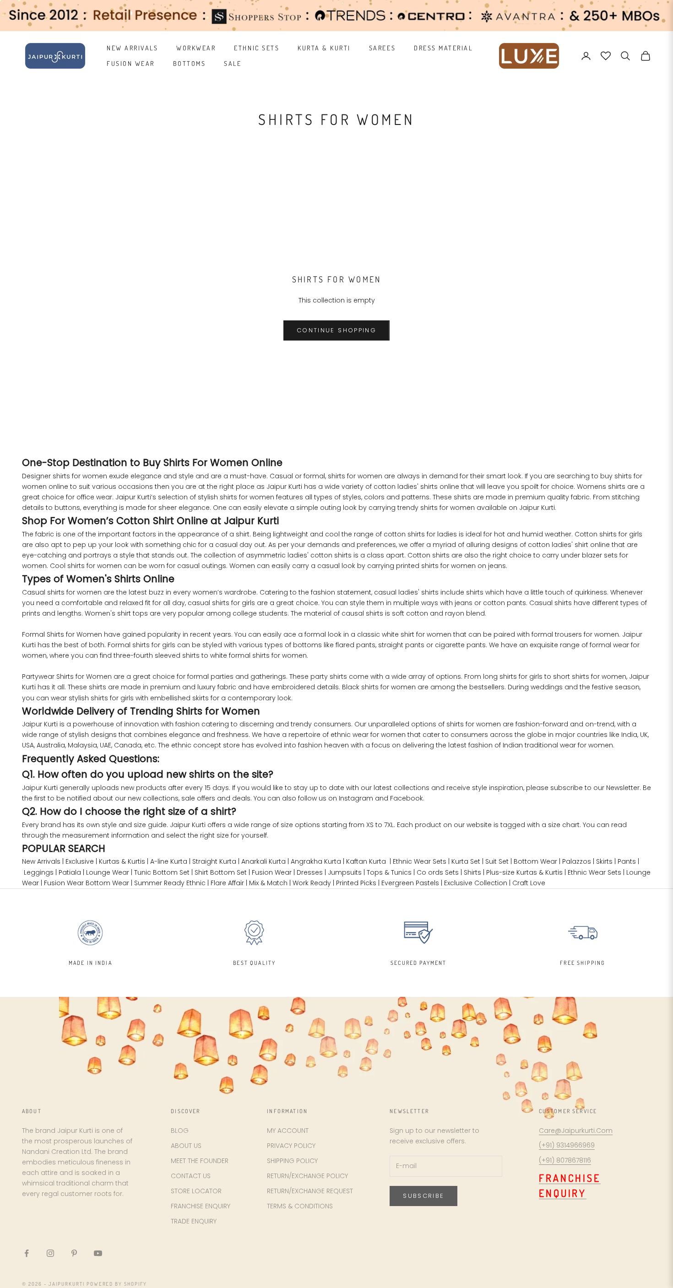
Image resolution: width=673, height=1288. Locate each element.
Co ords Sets (438, 872)
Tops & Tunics (389, 872)
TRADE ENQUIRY (194, 1221)
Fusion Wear (131, 63)
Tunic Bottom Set (162, 872)
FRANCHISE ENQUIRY (200, 1206)
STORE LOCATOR (196, 1191)
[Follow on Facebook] (26, 1253)
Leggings (39, 872)
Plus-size (500, 872)
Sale (232, 63)
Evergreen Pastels (410, 883)
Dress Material (443, 48)
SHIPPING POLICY (292, 1160)
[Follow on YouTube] (98, 1253)
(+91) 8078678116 (565, 1160)
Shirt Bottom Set (221, 872)
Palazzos (576, 861)
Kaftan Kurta (366, 861)
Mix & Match (268, 883)
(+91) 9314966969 (567, 1145)
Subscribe (423, 1195)
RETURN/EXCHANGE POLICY (307, 1175)
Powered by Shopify (117, 1284)
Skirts (604, 861)
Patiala (70, 872)
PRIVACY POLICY (291, 1145)
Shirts (472, 872)
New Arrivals (41, 861)
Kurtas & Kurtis (122, 861)
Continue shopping (336, 330)
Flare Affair (227, 883)
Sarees (382, 48)
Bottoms (189, 63)
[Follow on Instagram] (50, 1253)
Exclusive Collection (475, 883)
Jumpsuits (345, 872)
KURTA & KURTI (324, 48)
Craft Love (528, 883)
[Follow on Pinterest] (74, 1253)
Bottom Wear (535, 861)
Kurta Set (465, 861)
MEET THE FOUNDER (199, 1160)
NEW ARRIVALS (132, 48)
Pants (627, 861)
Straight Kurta (214, 861)
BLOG (180, 1130)
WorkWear (196, 48)
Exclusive (79, 861)
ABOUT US (186, 1145)
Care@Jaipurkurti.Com (576, 1130)
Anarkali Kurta (263, 861)
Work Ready (312, 883)
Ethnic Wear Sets (419, 861)
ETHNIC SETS (256, 48)
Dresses (310, 872)
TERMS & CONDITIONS (300, 1206)
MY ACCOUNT (288, 1130)
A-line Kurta (168, 861)
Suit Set (497, 861)
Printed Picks (356, 883)
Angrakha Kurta (316, 861)
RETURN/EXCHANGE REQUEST (310, 1191)
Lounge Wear (107, 872)
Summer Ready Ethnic (170, 883)
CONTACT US (191, 1175)
